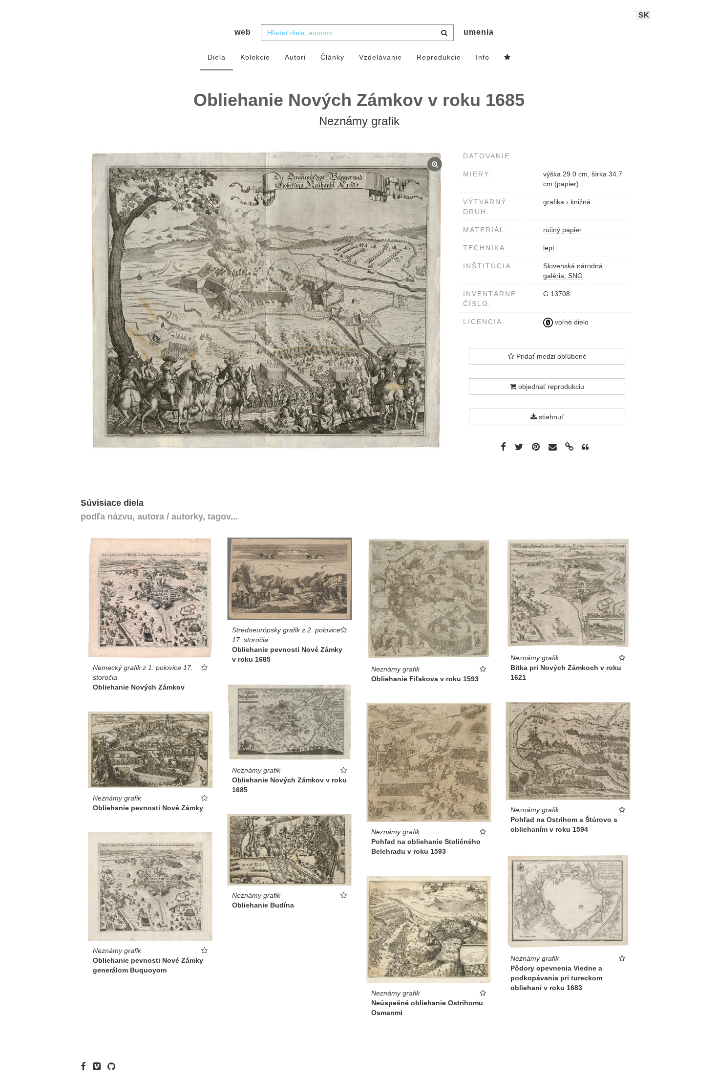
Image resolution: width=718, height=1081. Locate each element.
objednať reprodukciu (550, 386)
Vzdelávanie (380, 57)
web (242, 32)
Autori (295, 57)
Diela (217, 57)
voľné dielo (571, 322)
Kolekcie (255, 57)
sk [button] (644, 15)
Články (332, 57)
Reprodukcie (439, 57)
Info (482, 57)
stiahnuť (550, 417)
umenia (479, 32)
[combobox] (357, 32)
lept (548, 248)
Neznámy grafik (359, 121)
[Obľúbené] (507, 57)
